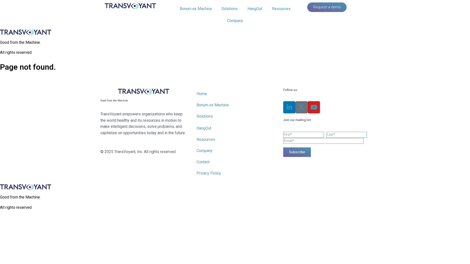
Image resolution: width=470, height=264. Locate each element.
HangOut (254, 8)
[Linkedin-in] (289, 107)
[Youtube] (314, 107)
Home (202, 93)
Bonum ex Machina (196, 8)
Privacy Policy (209, 173)
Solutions (230, 8)
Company (235, 20)
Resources (281, 8)
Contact (203, 162)
